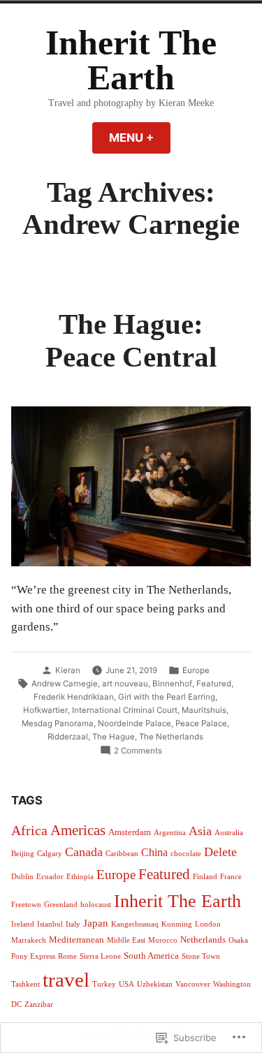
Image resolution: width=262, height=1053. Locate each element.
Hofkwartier (45, 710)
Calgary (49, 853)
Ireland (22, 924)
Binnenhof (172, 683)
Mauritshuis (204, 710)
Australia (228, 833)
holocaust (95, 904)
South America (151, 955)
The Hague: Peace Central (131, 340)
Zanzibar (38, 1004)
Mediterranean (76, 939)
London (208, 924)
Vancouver (192, 984)
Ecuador (50, 877)
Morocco (162, 940)
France (231, 877)
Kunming (176, 924)
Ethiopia (80, 877)
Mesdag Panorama (58, 723)
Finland (205, 877)
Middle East (126, 940)
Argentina (170, 833)
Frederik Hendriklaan (74, 697)
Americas (77, 830)
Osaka (238, 940)
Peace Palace (201, 723)
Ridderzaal (68, 737)
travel (66, 980)
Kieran (67, 670)
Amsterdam (129, 832)
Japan (95, 923)
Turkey (104, 984)
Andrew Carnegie (64, 683)
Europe (196, 670)
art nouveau (125, 683)
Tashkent (25, 984)
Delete (220, 852)
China (154, 852)
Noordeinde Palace (134, 723)
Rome (67, 956)
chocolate (185, 853)
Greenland (61, 904)
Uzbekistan (155, 984)
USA (126, 984)
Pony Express (33, 956)
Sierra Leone (100, 956)
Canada (84, 852)
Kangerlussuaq (135, 924)
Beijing (22, 853)
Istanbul (50, 924)
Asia (200, 831)
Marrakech (28, 940)
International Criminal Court (124, 710)
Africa (29, 830)
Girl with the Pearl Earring (166, 697)
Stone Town (201, 956)
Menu (139, 138)
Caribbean (121, 853)
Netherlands (203, 939)
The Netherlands (171, 737)
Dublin (22, 877)
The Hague (113, 737)
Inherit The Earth (131, 60)
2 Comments (138, 751)
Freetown (26, 904)
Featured (213, 683)
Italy (73, 924)
